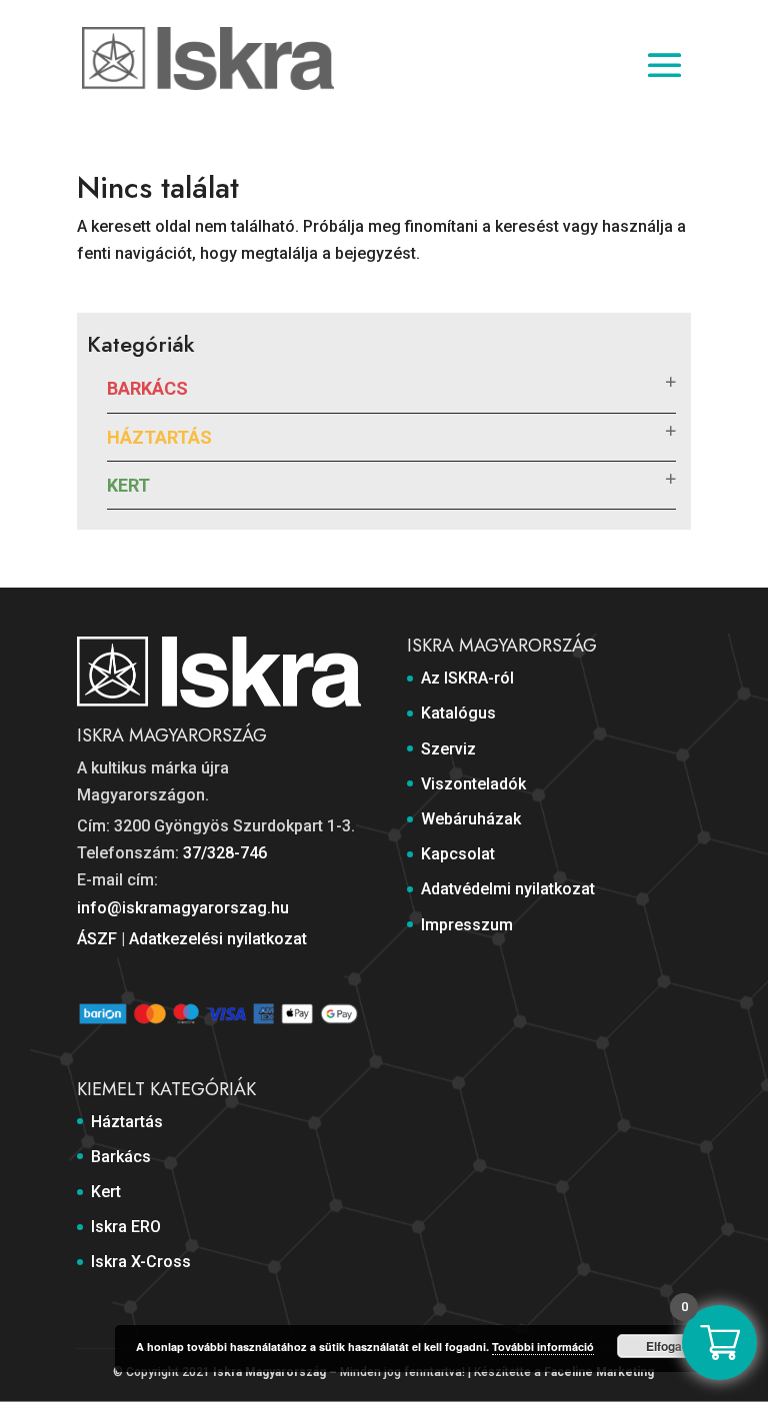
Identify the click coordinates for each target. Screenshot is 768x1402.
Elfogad (667, 1346)
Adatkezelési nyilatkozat (218, 938)
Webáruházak (471, 818)
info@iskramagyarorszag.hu (183, 907)
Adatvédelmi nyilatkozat (508, 888)
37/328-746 (225, 852)
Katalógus (458, 712)
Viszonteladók (473, 783)
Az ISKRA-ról (467, 678)
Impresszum (467, 924)
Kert (128, 485)
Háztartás (159, 437)
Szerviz (448, 748)
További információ (543, 1346)
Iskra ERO (126, 1226)
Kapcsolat (458, 853)
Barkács (147, 388)
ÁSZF (97, 938)
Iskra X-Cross (141, 1261)
